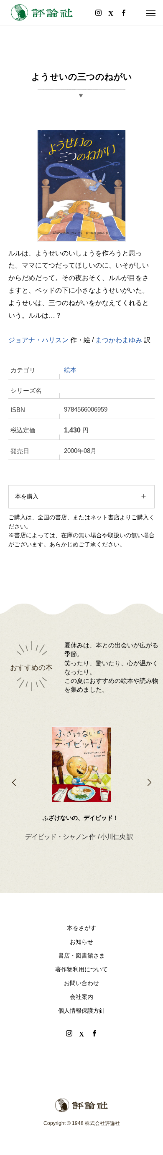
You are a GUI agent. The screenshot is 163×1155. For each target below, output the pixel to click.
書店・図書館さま (81, 955)
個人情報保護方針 (81, 1010)
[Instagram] (69, 1033)
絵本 (70, 369)
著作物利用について (81, 969)
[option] (81, 771)
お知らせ (81, 941)
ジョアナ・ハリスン (38, 340)
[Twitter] (81, 1033)
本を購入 (26, 496)
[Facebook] (94, 1033)
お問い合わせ (81, 983)
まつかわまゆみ (118, 340)
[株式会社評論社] (42, 12)
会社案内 (81, 996)
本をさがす (81, 928)
